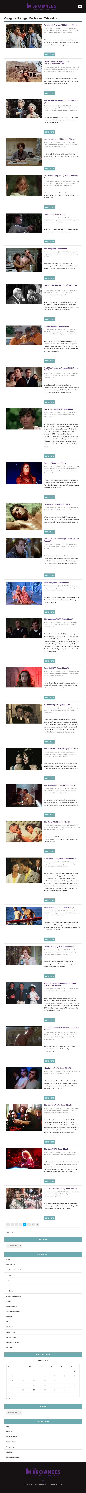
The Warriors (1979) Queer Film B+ (58, 1105)
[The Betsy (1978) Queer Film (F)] (24, 831)
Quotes (8, 1301)
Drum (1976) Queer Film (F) (55, 214)
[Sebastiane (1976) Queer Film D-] (24, 516)
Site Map (9, 1316)
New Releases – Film (15, 1270)
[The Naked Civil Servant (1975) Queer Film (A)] (24, 108)
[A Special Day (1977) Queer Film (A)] (24, 714)
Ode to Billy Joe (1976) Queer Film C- (59, 409)
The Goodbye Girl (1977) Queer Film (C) (60, 785)
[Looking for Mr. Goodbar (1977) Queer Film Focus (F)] (24, 548)
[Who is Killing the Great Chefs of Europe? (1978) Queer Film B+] (24, 993)
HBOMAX (61, 144)
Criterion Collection (54, 30)
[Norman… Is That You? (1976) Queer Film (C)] (24, 294)
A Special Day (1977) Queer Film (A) (58, 705)
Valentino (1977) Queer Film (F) (57, 583)
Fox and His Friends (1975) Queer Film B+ (61, 25)
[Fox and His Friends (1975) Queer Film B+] (24, 36)
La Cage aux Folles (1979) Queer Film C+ (60, 1189)
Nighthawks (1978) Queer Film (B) (58, 1068)
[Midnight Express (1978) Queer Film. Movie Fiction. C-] (24, 1036)
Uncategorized (67, 334)
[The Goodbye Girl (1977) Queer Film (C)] (24, 795)
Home (8, 1259)
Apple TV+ (72, 1192)
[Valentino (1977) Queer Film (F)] (24, 593)
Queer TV (72, 108)
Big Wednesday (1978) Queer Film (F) (59, 908)
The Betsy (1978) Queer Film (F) (57, 822)
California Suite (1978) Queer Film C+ (59, 947)
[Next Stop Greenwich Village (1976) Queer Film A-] (24, 377)
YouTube (71, 71)
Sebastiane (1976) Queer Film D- (57, 504)
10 (33, 1225)
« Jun (8, 1398)
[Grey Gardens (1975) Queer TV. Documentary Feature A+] (24, 71)
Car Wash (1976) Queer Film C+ (56, 326)
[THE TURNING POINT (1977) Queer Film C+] (24, 759)
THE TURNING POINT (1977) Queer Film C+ (61, 749)
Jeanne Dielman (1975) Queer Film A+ (59, 139)
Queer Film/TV (65, 108)
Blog (7, 1322)
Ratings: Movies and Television (57, 32)
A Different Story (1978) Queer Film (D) (60, 858)
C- (47, 414)
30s (10, 1275)
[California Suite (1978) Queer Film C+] (24, 955)
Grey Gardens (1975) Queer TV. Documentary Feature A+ (56, 63)
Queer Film (71, 30)
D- (69, 507)
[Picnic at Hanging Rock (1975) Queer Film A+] (24, 185)
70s (67, 28)
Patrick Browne (54, 28)
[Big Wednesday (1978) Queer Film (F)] (24, 916)
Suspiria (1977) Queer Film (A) (56, 668)
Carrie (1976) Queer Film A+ (55, 463)
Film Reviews (64, 30)
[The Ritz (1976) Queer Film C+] (24, 260)
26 (34, 1390)
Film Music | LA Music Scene (61, 468)
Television (65, 71)
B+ (47, 30)
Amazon (71, 28)
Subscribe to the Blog (13, 1311)
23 (74, 1385)
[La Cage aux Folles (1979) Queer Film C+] (24, 1198)
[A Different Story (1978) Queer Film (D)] (24, 870)
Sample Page (10, 1332)
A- (69, 373)
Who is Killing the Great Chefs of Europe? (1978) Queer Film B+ (60, 984)
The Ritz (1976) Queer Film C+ (56, 249)
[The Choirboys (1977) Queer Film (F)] (24, 628)
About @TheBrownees (13, 1296)
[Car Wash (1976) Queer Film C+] (24, 335)
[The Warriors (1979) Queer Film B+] (24, 1117)
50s (10, 1280)
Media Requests (11, 1306)
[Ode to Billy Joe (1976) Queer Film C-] (24, 418)
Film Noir (9, 1347)
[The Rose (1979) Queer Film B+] (24, 1158)
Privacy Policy (11, 1337)
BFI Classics (73, 1071)
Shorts (11, 1291)
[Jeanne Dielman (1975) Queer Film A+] (24, 152)
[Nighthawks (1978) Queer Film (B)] (24, 1078)
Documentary (62, 69)
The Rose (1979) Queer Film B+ (56, 1149)
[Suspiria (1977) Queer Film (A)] (24, 677)
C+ (47, 254)
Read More (49, 54)
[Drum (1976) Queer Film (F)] (24, 223)
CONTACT (9, 1327)
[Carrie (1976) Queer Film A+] (24, 473)
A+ (69, 67)
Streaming (69, 32)
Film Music (50, 468)
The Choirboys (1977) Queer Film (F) (59, 619)
